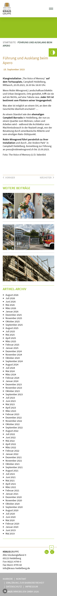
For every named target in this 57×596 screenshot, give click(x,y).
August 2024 (12, 364)
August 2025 (12, 328)
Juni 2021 (11, 477)
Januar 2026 (12, 311)
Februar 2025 (12, 344)
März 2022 (11, 447)
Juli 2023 (10, 397)
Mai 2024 (10, 371)
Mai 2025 (10, 334)
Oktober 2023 (13, 391)
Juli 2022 (10, 434)
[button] (51, 9)
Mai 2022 (10, 440)
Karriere (8, 578)
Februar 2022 (12, 450)
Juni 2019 (11, 530)
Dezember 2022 (14, 417)
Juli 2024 (10, 367)
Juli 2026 (10, 298)
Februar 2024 (12, 377)
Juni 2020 (11, 517)
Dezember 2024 (14, 351)
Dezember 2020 (14, 497)
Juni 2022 (11, 437)
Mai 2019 (10, 533)
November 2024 (14, 354)
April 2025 (11, 338)
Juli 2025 (10, 331)
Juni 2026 (11, 301)
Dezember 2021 (14, 457)
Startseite (9, 42)
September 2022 (14, 427)
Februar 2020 (12, 523)
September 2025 (14, 324)
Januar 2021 (12, 493)
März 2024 (11, 374)
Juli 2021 (10, 473)
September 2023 (14, 394)
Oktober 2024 (13, 357)
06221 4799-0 (14, 561)
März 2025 (11, 341)
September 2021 (14, 467)
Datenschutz (14, 586)
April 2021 (11, 483)
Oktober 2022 (13, 424)
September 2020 (14, 507)
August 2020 (12, 510)
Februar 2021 (12, 490)
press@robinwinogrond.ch (20, 149)
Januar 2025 (12, 348)
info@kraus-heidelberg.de (16, 568)
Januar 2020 (12, 526)
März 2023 (11, 410)
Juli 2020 (10, 513)
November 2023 (14, 387)
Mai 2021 (10, 480)
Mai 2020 (10, 520)
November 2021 (14, 460)
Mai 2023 (10, 404)
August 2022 (12, 430)
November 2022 (14, 420)
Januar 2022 (12, 454)
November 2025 (14, 318)
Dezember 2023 (14, 384)
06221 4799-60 (14, 564)
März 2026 (11, 308)
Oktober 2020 (13, 503)
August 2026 (12, 294)
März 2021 (11, 487)
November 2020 (14, 500)
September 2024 (14, 361)
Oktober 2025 (13, 321)
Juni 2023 (11, 401)
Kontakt (21, 578)
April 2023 (11, 407)
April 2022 (11, 444)
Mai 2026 (10, 304)
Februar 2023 (12, 414)
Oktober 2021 (13, 464)
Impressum (31, 586)
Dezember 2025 (14, 314)
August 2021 (12, 470)
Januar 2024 (12, 381)
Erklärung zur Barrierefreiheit (25, 582)
